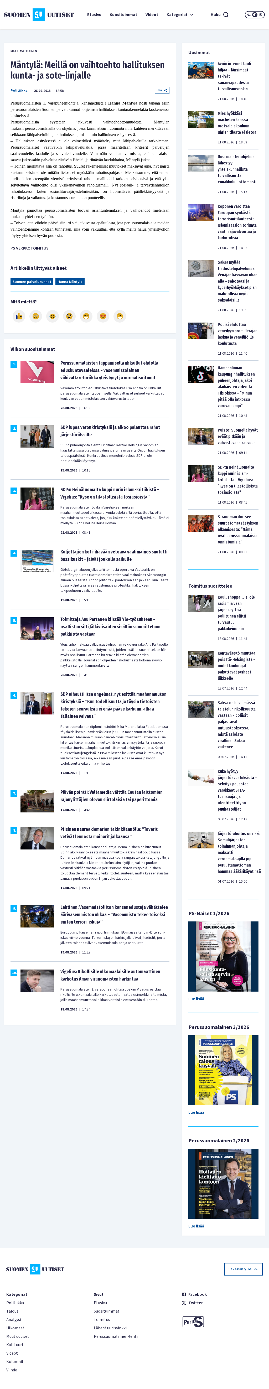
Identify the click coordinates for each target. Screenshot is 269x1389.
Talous (12, 1311)
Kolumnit (15, 1362)
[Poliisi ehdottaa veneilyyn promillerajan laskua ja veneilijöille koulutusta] (201, 339)
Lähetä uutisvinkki (110, 1328)
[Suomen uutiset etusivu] (26, 14)
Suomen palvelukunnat (32, 281)
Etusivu (94, 15)
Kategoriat (177, 15)
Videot (152, 15)
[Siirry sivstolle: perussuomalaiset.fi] (222, 1321)
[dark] (249, 14)
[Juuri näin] (19, 316)
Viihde (11, 1370)
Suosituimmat (123, 15)
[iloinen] (35, 316)
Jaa (159, 90)
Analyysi (13, 1320)
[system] (254, 14)
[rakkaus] (103, 316)
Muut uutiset (17, 1336)
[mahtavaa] (86, 316)
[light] (260, 14)
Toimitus (102, 1320)
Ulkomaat (15, 1328)
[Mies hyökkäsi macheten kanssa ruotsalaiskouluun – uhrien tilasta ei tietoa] (201, 127)
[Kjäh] (119, 316)
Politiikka (19, 90)
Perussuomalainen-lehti (116, 1336)
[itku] (52, 316)
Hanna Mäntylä (70, 281)
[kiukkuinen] (69, 316)
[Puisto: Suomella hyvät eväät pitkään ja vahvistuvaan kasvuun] (201, 441)
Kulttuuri (14, 1345)
